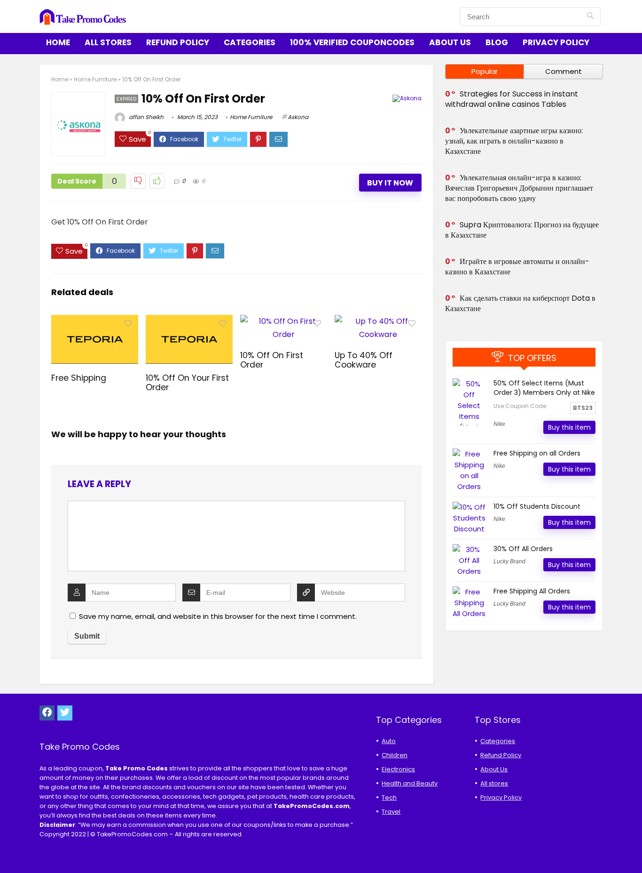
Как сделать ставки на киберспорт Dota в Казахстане (520, 303)
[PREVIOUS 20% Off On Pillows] (9, 849)
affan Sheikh (145, 117)
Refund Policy (177, 42)
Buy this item (569, 427)
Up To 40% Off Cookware (363, 360)
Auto (389, 741)
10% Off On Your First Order (187, 382)
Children (394, 755)
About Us (450, 42)
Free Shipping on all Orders (536, 453)
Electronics (398, 769)
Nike (499, 424)
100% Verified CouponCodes (352, 42)
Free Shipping (78, 378)
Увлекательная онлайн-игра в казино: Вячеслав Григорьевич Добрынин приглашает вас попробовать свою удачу (519, 188)
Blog (496, 42)
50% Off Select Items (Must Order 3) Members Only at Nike (544, 387)
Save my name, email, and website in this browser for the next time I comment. (218, 616)
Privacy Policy (556, 42)
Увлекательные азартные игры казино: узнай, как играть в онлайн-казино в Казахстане (514, 141)
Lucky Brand (509, 561)
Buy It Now (390, 182)
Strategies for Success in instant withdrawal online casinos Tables (511, 99)
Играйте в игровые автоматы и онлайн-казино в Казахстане (517, 266)
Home (58, 42)
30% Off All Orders (523, 548)
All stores (108, 42)
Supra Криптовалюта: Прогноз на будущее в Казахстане (522, 229)
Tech (389, 797)
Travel (391, 811)
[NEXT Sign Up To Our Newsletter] (632, 849)
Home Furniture (95, 79)
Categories (249, 42)
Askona (298, 117)
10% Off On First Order (271, 360)
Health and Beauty (410, 783)
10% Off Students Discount (536, 506)
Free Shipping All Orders (531, 591)
